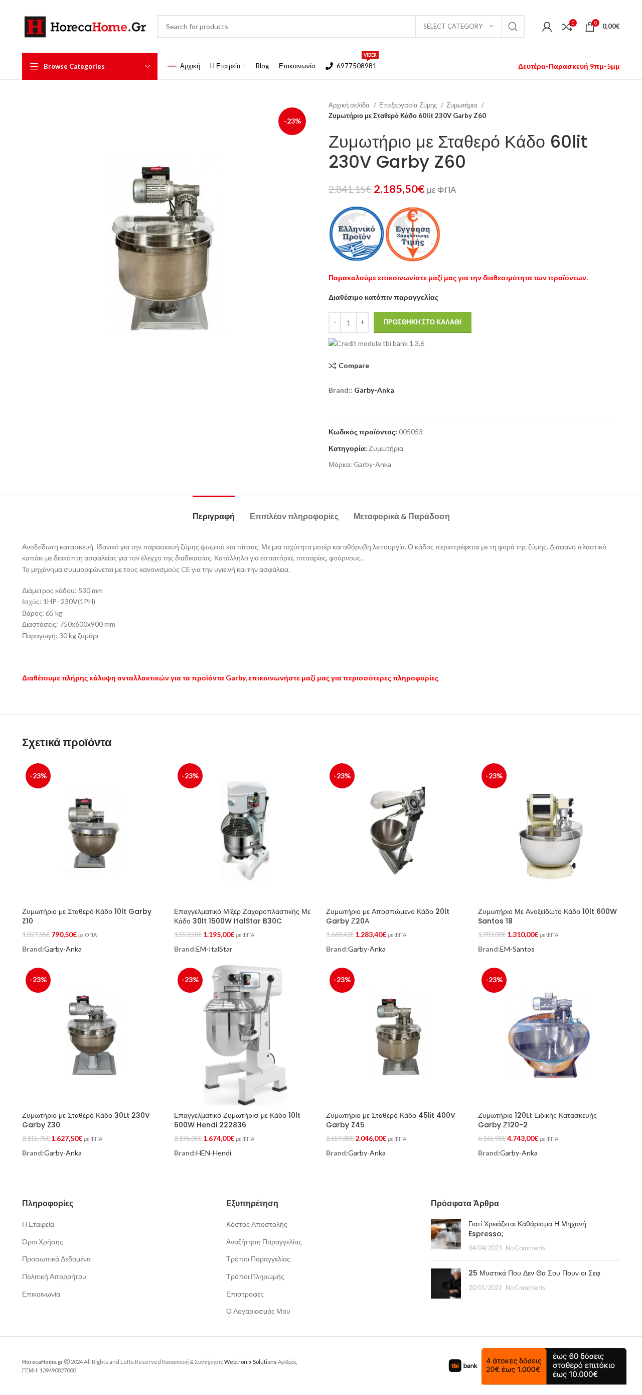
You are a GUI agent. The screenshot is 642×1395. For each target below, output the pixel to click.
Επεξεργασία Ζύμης (408, 105)
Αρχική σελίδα (350, 105)
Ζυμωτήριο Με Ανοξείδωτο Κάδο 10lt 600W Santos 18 (547, 916)
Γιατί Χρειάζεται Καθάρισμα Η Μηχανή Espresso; (527, 1229)
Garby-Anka (374, 390)
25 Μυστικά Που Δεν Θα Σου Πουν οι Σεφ (534, 1273)
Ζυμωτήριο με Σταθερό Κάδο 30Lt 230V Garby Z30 (86, 1120)
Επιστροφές (245, 1294)
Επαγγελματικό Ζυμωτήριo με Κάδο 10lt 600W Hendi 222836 (237, 1120)
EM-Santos (517, 949)
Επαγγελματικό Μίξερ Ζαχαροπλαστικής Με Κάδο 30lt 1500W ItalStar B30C (242, 916)
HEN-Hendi (213, 1152)
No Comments (526, 1248)
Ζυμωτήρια (462, 105)
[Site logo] (84, 25)
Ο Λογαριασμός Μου (258, 1311)
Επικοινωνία (41, 1294)
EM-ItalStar (214, 949)
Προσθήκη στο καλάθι (422, 322)
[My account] (547, 27)
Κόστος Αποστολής (256, 1224)
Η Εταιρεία (38, 1224)
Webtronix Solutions (250, 1361)
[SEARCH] (513, 26)
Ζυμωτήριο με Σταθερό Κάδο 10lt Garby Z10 (86, 916)
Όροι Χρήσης (42, 1241)
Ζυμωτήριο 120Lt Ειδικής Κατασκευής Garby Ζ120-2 (537, 1120)
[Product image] (245, 1035)
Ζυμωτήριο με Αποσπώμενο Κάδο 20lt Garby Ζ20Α (387, 916)
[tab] (214, 511)
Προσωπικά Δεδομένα (56, 1258)
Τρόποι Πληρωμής (255, 1276)
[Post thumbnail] (446, 1236)
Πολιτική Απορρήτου (54, 1276)
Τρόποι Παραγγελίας (258, 1258)
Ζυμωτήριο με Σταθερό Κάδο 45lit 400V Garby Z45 (390, 1120)
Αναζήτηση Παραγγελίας (264, 1241)
